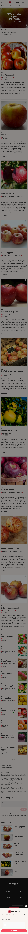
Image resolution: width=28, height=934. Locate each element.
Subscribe (14, 930)
